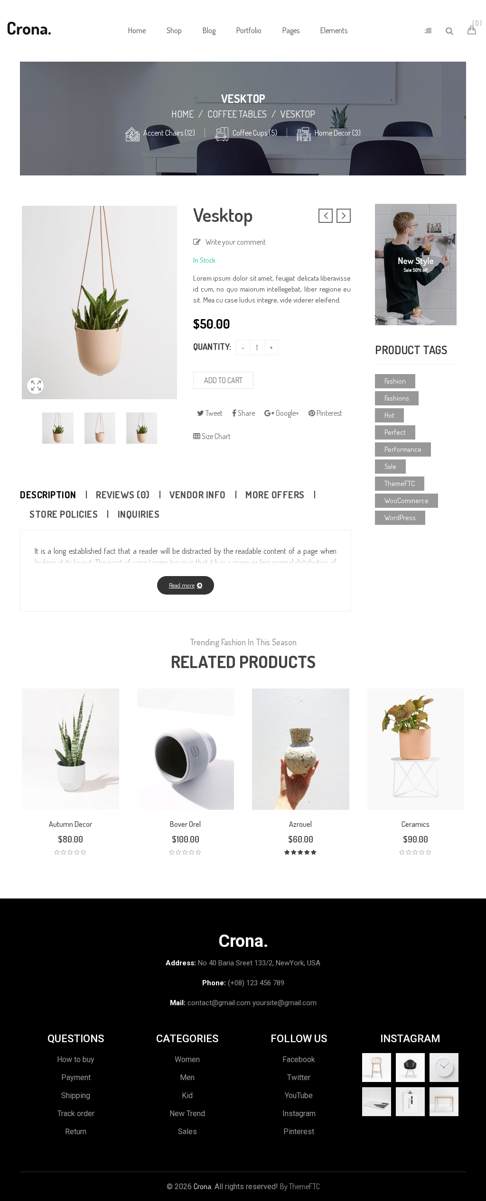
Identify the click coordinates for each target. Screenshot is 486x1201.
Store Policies (63, 514)
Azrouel (300, 824)
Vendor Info (197, 494)
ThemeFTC (399, 483)
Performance (402, 449)
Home (182, 114)
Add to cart (223, 380)
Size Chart (215, 436)
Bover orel (185, 824)
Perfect (395, 432)
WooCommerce (406, 500)
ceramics (416, 824)
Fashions (396, 398)
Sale (390, 466)
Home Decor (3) (338, 133)
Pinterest (328, 413)
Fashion (395, 380)
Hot (389, 415)
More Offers (275, 494)
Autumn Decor (70, 824)
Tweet (213, 413)
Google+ (286, 413)
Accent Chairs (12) (169, 133)
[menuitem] (137, 31)
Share (245, 413)
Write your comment (236, 242)
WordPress (400, 517)
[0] (473, 31)
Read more (182, 585)
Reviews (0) (123, 494)
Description (48, 494)
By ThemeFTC (300, 1186)
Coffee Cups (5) (255, 133)
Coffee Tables (237, 114)
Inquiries (139, 514)
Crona (202, 1186)
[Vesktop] (57, 428)
